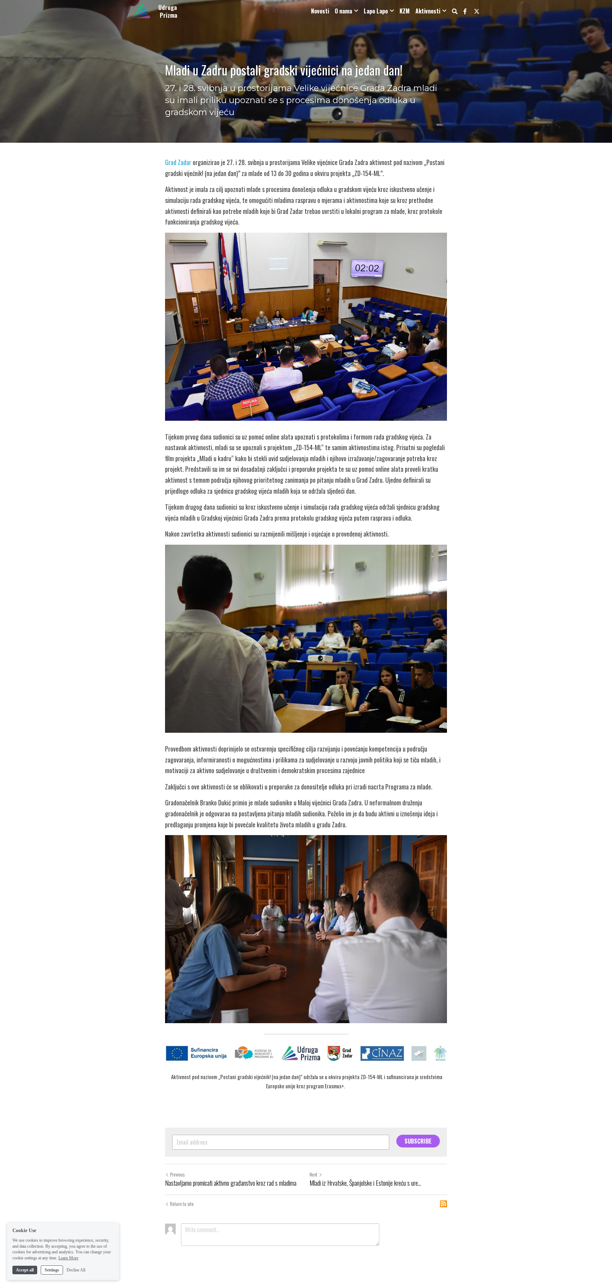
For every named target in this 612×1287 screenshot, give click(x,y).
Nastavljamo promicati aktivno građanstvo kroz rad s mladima (230, 1183)
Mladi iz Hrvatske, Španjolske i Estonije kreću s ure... (365, 1183)
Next (313, 1174)
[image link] (141, 10)
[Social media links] (465, 11)
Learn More (68, 1257)
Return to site (182, 1203)
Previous (177, 1174)
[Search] (455, 11)
